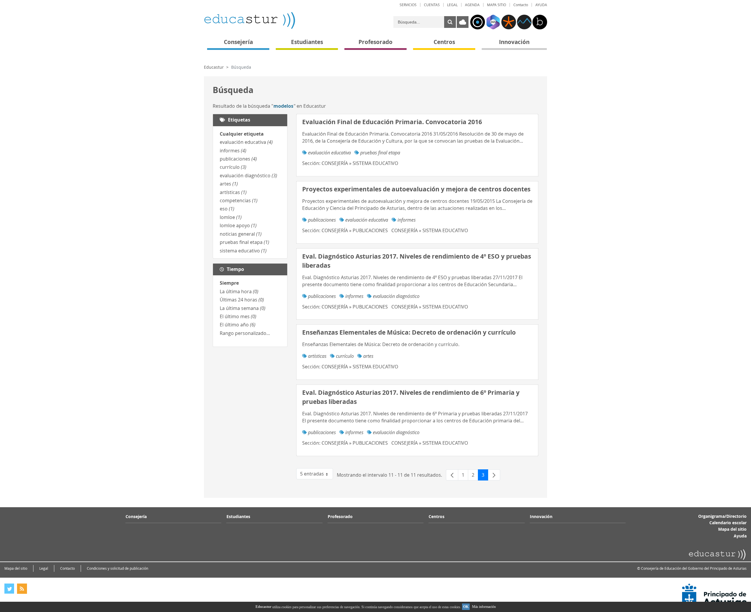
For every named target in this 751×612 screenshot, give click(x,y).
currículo (233, 167)
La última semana (242, 308)
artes (229, 184)
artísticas (233, 192)
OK (465, 607)
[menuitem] (408, 5)
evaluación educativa (246, 142)
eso (227, 208)
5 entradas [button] (316, 475)
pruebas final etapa (244, 242)
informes (233, 150)
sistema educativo (243, 250)
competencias (239, 200)
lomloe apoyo (238, 225)
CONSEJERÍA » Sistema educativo (360, 163)
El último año (238, 324)
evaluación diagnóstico (248, 175)
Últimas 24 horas (242, 299)
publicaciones (238, 159)
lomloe (231, 217)
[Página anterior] (452, 475)
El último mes (238, 316)
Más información (484, 607)
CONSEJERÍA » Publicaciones (355, 230)
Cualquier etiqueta (242, 134)
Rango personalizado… (245, 333)
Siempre (229, 283)
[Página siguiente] (494, 475)
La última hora (239, 291)
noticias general (241, 234)
